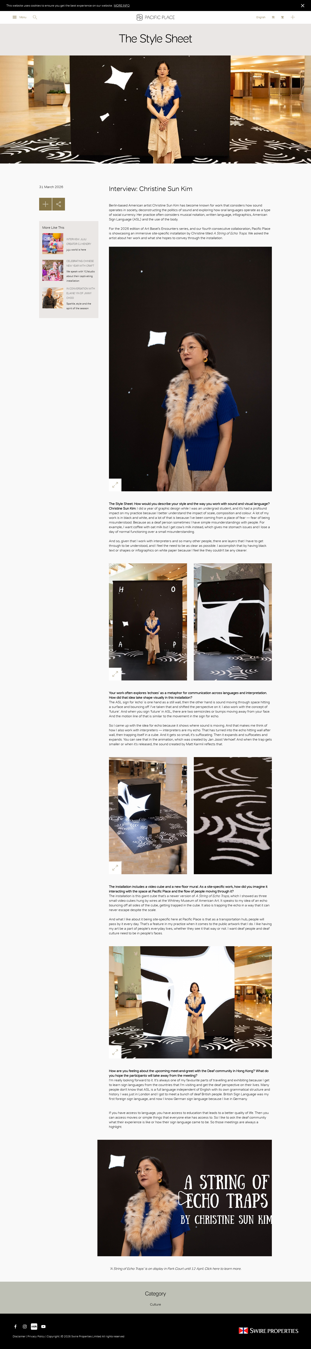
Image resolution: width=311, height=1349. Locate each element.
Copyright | (53, 1336)
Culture (155, 1304)
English (260, 17)
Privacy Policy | (37, 1336)
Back (304, 1307)
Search (35, 17)
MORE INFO (122, 5)
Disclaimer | (20, 1336)
